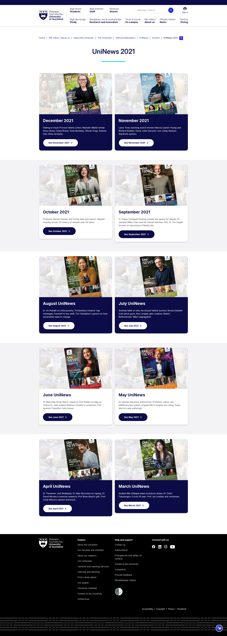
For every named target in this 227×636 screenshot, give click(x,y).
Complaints (120, 569)
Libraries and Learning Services (93, 566)
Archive (155, 37)
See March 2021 (132, 505)
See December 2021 (58, 142)
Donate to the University (126, 564)
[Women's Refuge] (119, 594)
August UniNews (59, 303)
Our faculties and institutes (91, 550)
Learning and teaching (89, 572)
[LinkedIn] (159, 546)
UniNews (143, 37)
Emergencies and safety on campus (128, 557)
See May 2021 (131, 417)
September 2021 (134, 212)
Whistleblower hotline (125, 580)
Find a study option (87, 577)
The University (105, 37)
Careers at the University (90, 593)
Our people (83, 582)
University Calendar (87, 588)
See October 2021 (57, 231)
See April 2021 (55, 508)
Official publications (125, 37)
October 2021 (56, 212)
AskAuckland (121, 550)
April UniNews (56, 486)
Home (42, 37)
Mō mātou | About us (59, 37)
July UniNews (132, 303)
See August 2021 (57, 325)
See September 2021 (135, 234)
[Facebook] (153, 546)
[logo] (51, 15)
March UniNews (134, 486)
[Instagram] (165, 546)
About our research (87, 555)
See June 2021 (56, 417)
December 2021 (58, 120)
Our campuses (85, 561)
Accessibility (147, 609)
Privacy (171, 609)
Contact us (120, 544)
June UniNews (57, 395)
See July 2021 (131, 325)
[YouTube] (172, 546)
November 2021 (134, 120)
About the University (84, 37)
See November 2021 (134, 142)
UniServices (83, 599)
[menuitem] (75, 10)
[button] (185, 10)
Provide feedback (123, 575)
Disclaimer (181, 609)
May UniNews (132, 395)
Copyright (160, 609)
